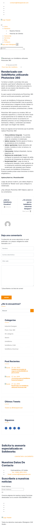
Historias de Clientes (16, 33)
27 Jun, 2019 (15, 376)
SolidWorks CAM (10, 345)
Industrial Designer (11, 326)
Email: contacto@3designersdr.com (19, 474)
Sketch (7, 337)
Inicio (6, 26)
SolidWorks (14, 67)
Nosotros (7, 28)
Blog (5, 40)
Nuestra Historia (15, 31)
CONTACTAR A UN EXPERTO (24, 456)
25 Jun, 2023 (15, 367)
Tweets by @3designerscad (14, 408)
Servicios (7, 38)
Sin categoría (9, 334)
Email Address (6, 486)
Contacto (7, 42)
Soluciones (7, 36)
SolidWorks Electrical (11, 349)
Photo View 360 (6, 67)
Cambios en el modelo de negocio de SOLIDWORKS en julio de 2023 (19, 371)
